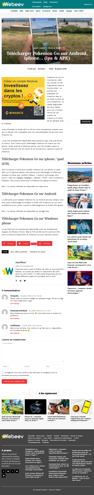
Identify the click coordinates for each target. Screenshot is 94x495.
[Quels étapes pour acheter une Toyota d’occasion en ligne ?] (80, 201)
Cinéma (49, 436)
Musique (45, 440)
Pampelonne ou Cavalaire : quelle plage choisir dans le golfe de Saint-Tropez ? (79, 187)
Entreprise (65, 436)
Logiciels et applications (63, 438)
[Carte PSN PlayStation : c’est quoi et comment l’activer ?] (58, 406)
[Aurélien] (7, 271)
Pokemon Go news (37, 252)
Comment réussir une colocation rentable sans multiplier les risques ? (59, 458)
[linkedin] (20, 280)
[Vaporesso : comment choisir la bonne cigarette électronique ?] (80, 278)
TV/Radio (45, 442)
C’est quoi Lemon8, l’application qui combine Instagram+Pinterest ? (81, 418)
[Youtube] (4, 476)
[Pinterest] (12, 471)
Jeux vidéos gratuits (18, 252)
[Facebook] (4, 471)
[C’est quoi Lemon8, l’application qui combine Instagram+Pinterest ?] (81, 406)
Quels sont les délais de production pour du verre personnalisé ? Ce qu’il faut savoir (81, 453)
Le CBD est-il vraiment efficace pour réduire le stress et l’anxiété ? (81, 471)
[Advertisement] (80, 142)
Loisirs (76, 438)
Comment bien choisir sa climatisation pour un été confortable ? (59, 466)
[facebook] (16, 280)
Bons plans (40, 436)
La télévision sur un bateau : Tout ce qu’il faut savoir (80, 478)
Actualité (31, 436)
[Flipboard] (8, 471)
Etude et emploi (77, 436)
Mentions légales (55, 490)
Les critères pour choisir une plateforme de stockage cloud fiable (79, 239)
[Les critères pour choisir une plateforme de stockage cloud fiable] (80, 226)
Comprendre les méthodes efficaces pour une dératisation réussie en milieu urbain (82, 462)
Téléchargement (34, 442)
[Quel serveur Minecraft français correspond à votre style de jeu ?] (80, 252)
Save (34, 244)
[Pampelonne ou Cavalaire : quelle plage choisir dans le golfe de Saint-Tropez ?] (80, 175)
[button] (88, 4)
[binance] (23, 98)
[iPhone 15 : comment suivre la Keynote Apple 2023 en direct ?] (36, 406)
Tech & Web (54, 48)
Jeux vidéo (39, 48)
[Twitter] (17, 471)
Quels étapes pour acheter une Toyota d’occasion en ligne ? (79, 213)
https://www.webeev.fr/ (24, 266)
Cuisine (56, 436)
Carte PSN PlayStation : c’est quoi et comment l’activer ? (57, 418)
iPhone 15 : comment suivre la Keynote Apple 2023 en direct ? (34, 418)
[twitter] (25, 280)
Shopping (71, 440)
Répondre (14, 303)
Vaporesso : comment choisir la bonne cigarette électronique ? (80, 290)
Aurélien (41, 69)
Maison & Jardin (34, 440)
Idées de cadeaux (34, 438)
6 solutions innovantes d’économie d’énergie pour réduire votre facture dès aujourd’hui (58, 474)
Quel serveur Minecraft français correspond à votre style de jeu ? (79, 264)
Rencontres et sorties (58, 440)
